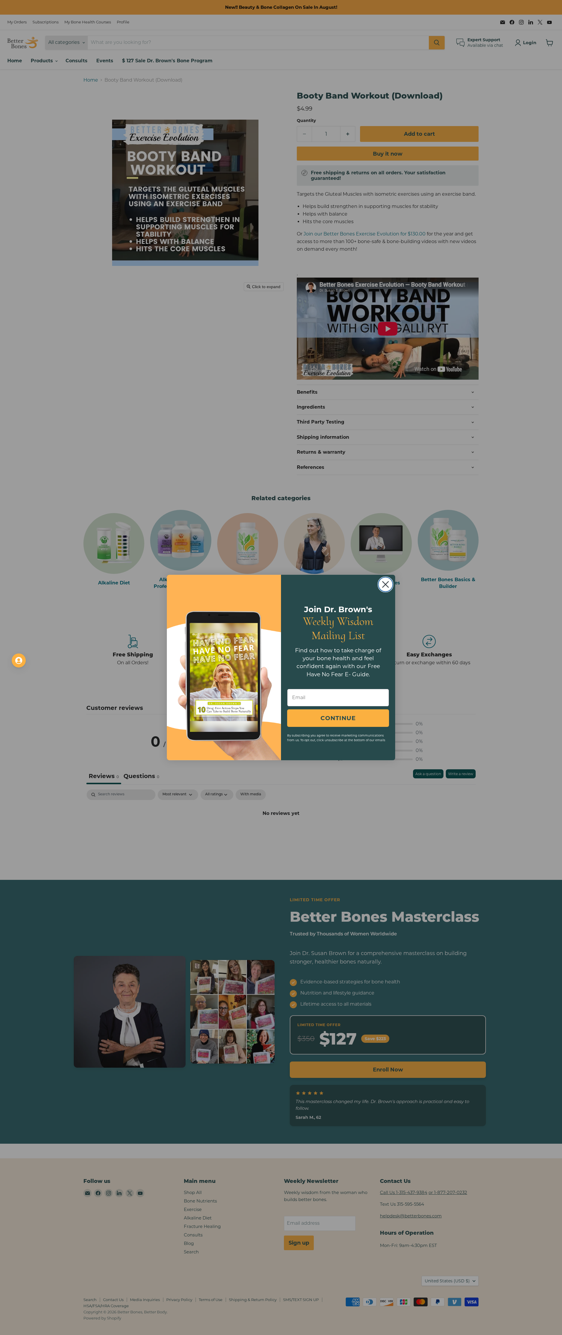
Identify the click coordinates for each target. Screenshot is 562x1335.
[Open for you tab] (19, 660)
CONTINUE (338, 718)
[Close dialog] (385, 584)
